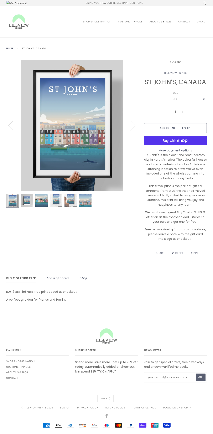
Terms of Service (144, 408)
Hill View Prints (175, 73)
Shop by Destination (97, 22)
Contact (184, 22)
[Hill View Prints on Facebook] (106, 417)
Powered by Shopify (177, 408)
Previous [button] (13, 125)
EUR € (104, 398)
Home (10, 48)
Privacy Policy (87, 408)
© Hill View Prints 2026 (37, 408)
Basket (202, 22)
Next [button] (130, 125)
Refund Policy (115, 408)
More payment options (175, 150)
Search (65, 408)
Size (175, 93)
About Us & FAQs (160, 22)
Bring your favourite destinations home (114, 3)
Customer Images (130, 22)
